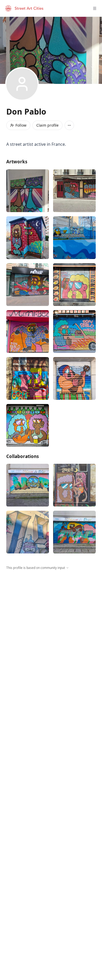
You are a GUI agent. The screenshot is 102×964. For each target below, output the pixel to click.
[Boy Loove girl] (74, 190)
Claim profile (47, 125)
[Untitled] (27, 378)
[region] (51, 618)
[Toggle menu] (94, 8)
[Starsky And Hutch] (27, 237)
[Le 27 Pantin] (27, 190)
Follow (20, 125)
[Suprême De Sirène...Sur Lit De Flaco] (74, 532)
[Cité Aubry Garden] (27, 532)
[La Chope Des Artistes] (27, 425)
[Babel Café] (74, 378)
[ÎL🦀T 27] (27, 485)
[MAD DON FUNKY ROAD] (74, 331)
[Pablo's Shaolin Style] (27, 331)
